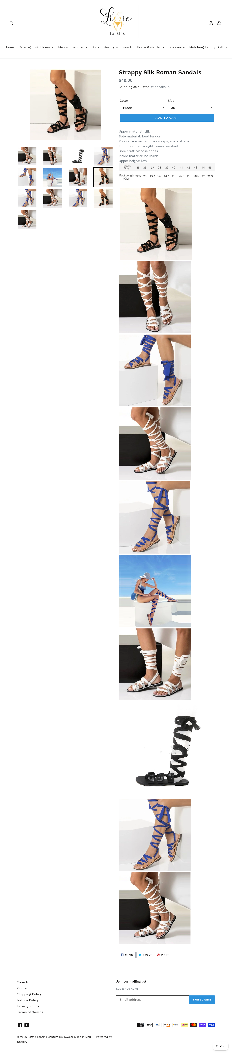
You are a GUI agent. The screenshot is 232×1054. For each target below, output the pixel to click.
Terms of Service (30, 1012)
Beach (127, 47)
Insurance (177, 47)
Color (124, 100)
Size (171, 100)
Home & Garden (150, 47)
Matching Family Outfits (208, 47)
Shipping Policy (29, 994)
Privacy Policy (28, 1006)
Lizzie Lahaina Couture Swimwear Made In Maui (60, 1037)
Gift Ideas (43, 47)
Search (22, 982)
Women (78, 47)
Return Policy (28, 1000)
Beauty (110, 47)
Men (62, 47)
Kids (95, 47)
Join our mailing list (131, 981)
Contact (23, 988)
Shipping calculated (134, 87)
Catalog (24, 47)
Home (9, 47)
